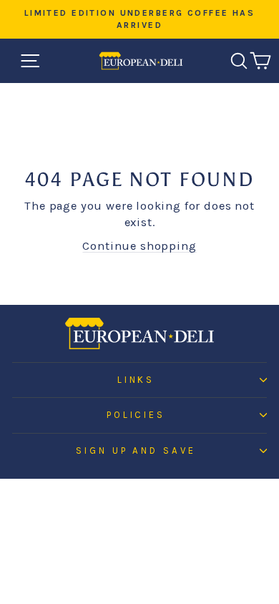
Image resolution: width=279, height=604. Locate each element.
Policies (136, 414)
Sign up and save (136, 450)
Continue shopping (139, 246)
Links (136, 379)
